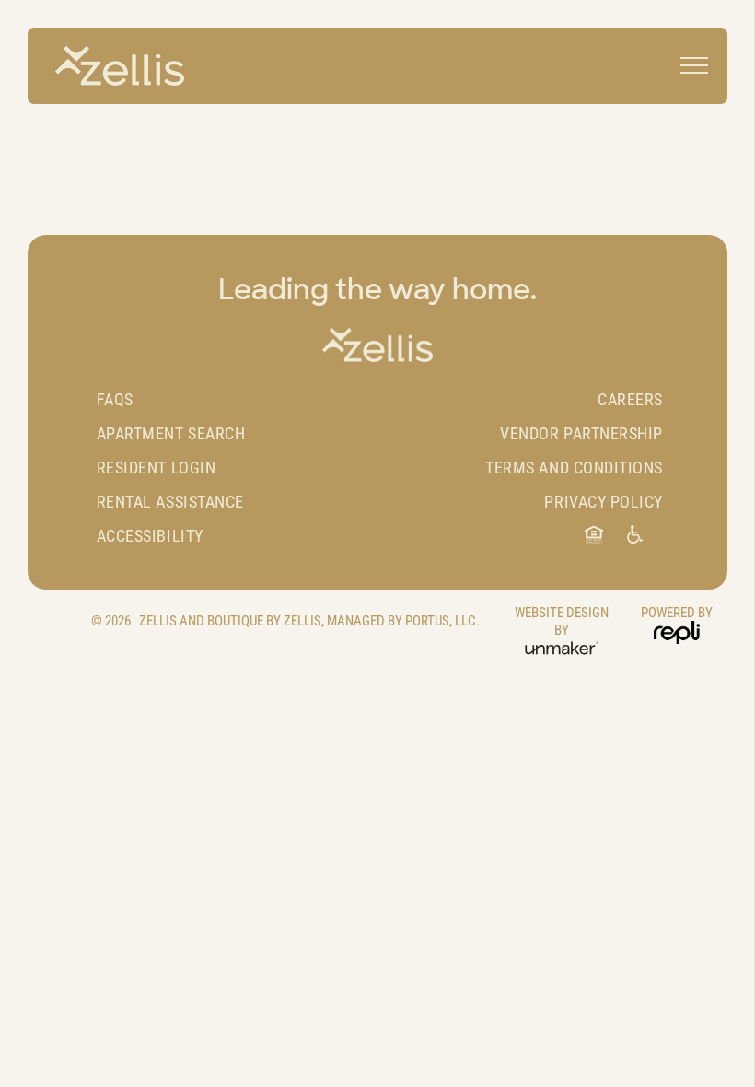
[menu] (694, 65)
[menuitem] (235, 399)
